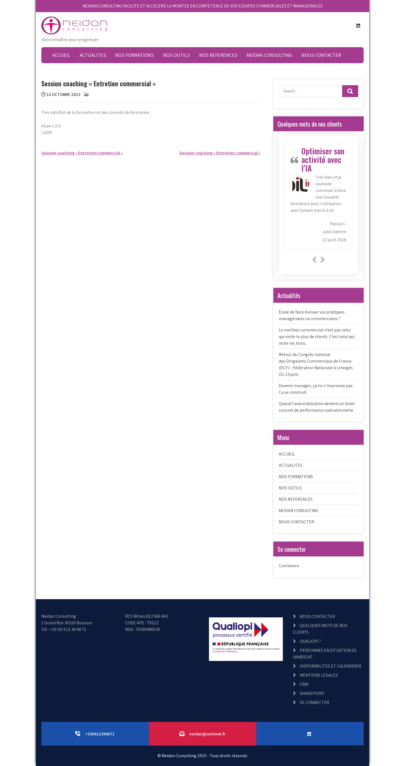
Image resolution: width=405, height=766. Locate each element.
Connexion (289, 566)
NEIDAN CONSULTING (269, 55)
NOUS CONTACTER (321, 55)
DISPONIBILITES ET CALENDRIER (330, 666)
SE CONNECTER (314, 702)
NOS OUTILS (176, 55)
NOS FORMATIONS (134, 55)
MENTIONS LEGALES (319, 675)
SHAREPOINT (312, 693)
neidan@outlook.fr (207, 734)
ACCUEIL (61, 55)
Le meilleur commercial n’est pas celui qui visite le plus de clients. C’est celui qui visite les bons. (317, 336)
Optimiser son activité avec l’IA (322, 159)
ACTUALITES (93, 55)
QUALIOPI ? (310, 641)
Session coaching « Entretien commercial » (82, 153)
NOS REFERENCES (218, 55)
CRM (304, 684)
